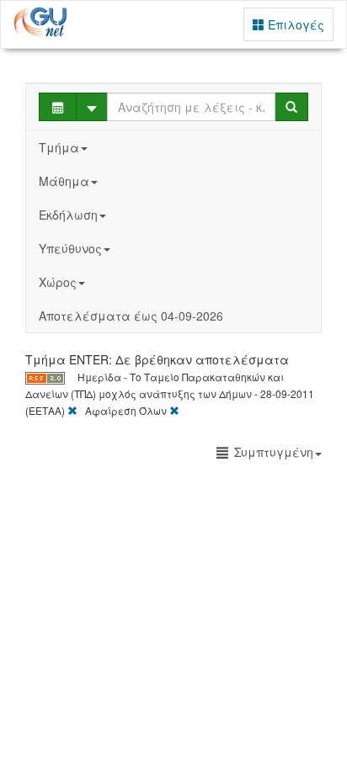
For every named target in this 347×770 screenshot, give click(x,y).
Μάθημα (64, 181)
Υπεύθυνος (70, 248)
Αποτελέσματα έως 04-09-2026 (131, 315)
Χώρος (58, 281)
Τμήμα (59, 147)
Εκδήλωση (68, 214)
